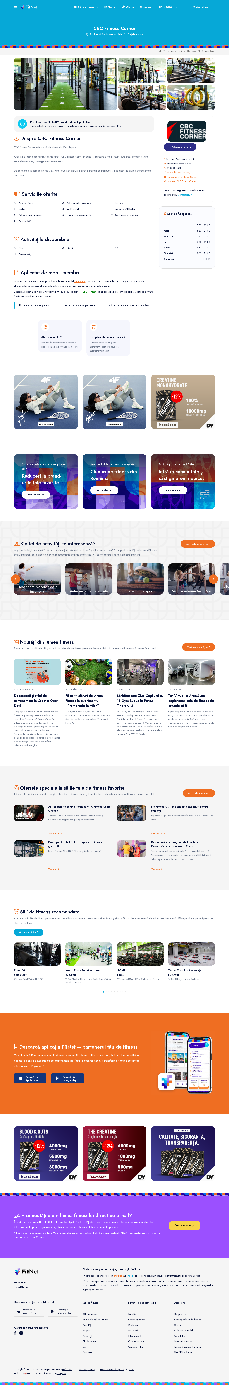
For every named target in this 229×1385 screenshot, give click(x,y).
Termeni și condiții (87, 1369)
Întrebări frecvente (183, 1341)
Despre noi (180, 1314)
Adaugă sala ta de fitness (187, 1319)
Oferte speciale (136, 1319)
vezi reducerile (36, 494)
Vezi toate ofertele (198, 793)
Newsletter (180, 1336)
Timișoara (87, 1352)
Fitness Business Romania (187, 1347)
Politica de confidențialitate (112, 1369)
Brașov (86, 1330)
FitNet (158, 51)
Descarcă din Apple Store (81, 305)
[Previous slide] (15, 579)
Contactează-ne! (186, 194)
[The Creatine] (114, 1153)
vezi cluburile (104, 490)
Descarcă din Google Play (36, 305)
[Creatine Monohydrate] (183, 402)
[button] (103, 992)
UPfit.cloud (67, 1369)
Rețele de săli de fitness (95, 1319)
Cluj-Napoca (192, 51)
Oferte (129, 7)
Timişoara (61, 1373)
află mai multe (172, 490)
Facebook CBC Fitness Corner (182, 177)
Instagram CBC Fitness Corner (181, 181)
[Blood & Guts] (46, 1153)
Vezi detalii (54, 833)
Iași (84, 1347)
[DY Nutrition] (183, 1153)
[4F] (46, 402)
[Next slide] (213, 579)
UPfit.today (80, 281)
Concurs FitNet (136, 1347)
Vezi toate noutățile (197, 647)
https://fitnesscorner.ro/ (179, 172)
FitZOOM (133, 1330)
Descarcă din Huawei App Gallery (130, 305)
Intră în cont (134, 1336)
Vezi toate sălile (28, 932)
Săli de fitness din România (174, 51)
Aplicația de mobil (183, 1330)
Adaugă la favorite (181, 147)
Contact (178, 1325)
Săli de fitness (90, 1314)
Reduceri (147, 7)
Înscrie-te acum (183, 1225)
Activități (87, 1325)
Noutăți (111, 7)
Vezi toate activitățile (197, 544)
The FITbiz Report (183, 1352)
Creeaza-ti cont (136, 1341)
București (87, 1336)
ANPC (131, 1369)
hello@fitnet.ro (23, 1287)
